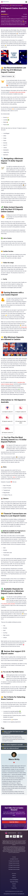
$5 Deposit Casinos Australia (14, 863)
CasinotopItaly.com (20, 893)
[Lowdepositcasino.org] (5, 1)
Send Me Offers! (14, 822)
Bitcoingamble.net (7, 893)
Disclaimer (14, 883)
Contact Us (14, 877)
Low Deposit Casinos (5, 5)
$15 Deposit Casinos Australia (14, 867)
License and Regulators (14, 879)
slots (14, 477)
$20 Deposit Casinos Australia (14, 869)
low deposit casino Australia (8, 603)
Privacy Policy (14, 888)
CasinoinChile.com (13, 893)
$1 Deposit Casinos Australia (14, 861)
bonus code (24, 327)
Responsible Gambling (14, 881)
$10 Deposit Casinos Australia (14, 865)
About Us (14, 875)
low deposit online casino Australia (17, 92)
